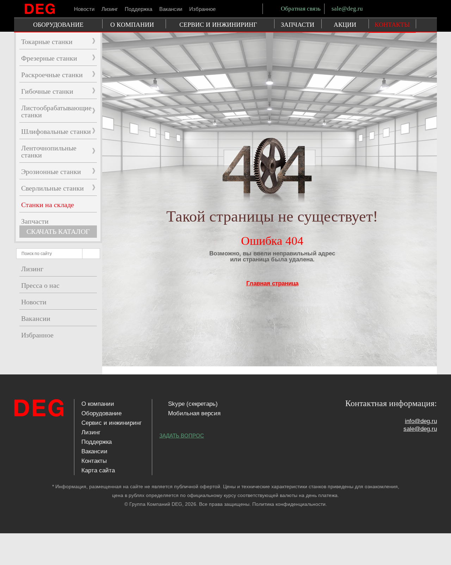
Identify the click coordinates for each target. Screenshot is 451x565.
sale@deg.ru (347, 8)
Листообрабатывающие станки (56, 111)
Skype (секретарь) (192, 404)
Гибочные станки (47, 91)
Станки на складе (47, 205)
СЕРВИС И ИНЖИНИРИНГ (218, 24)
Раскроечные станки (52, 75)
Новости (84, 9)
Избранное (202, 9)
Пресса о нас (40, 285)
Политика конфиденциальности (289, 504)
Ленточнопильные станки (48, 151)
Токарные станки (47, 41)
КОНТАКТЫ (392, 24)
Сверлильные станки (52, 188)
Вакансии (170, 9)
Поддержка (138, 9)
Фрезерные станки (49, 58)
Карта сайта (98, 470)
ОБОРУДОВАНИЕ (58, 24)
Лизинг (109, 9)
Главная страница (272, 283)
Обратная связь (300, 8)
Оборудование (101, 413)
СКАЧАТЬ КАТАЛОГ (58, 231)
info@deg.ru (421, 421)
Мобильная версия (193, 413)
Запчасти (35, 221)
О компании (97, 404)
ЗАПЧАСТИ (297, 24)
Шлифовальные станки (56, 131)
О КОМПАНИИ (132, 24)
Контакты (94, 461)
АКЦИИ (345, 24)
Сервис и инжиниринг (111, 423)
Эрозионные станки (51, 171)
